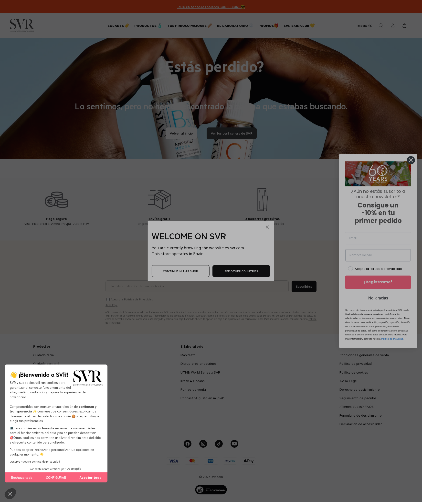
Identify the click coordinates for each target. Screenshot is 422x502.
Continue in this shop (180, 271)
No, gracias (378, 298)
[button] (10, 494)
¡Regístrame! (378, 282)
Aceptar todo (90, 477)
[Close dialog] (411, 160)
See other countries (241, 271)
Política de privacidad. (393, 339)
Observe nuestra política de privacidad (35, 461)
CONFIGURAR (56, 477)
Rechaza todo (21, 477)
